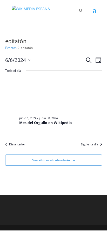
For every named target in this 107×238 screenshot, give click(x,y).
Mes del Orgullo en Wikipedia (45, 122)
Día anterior (17, 144)
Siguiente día (89, 144)
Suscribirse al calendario (51, 160)
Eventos (11, 48)
